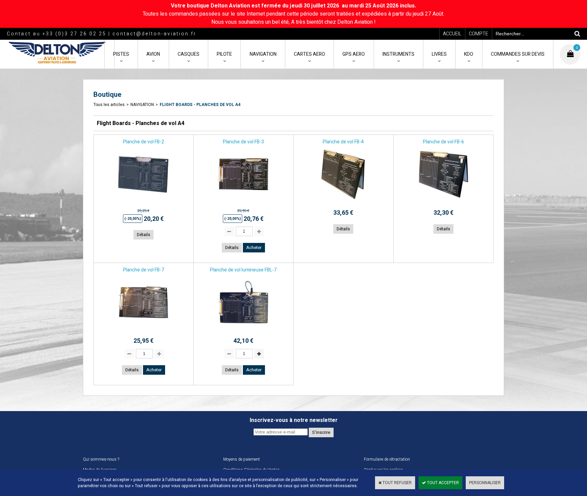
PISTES (121, 54)
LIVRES (439, 54)
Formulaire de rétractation (387, 459)
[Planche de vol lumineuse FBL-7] (243, 330)
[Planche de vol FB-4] (343, 202)
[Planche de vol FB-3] (243, 202)
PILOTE (224, 54)
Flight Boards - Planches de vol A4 (200, 105)
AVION (153, 54)
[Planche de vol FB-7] (143, 330)
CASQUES (188, 54)
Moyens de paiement (241, 459)
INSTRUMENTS (398, 54)
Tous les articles (109, 105)
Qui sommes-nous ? (101, 459)
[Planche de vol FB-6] (443, 202)
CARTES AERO (309, 54)
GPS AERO (353, 54)
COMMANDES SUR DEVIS (518, 54)
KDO (468, 54)
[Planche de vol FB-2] (143, 202)
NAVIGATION (263, 54)
